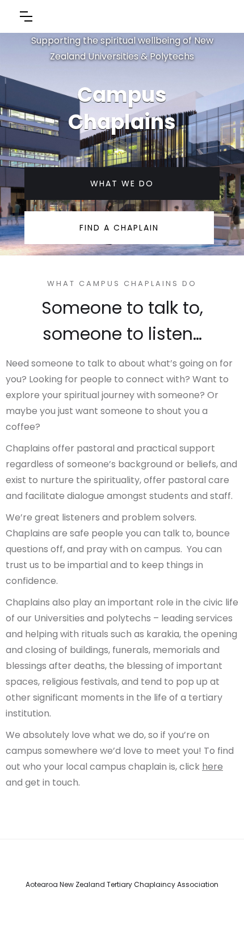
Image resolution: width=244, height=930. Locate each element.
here (212, 766)
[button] (26, 16)
